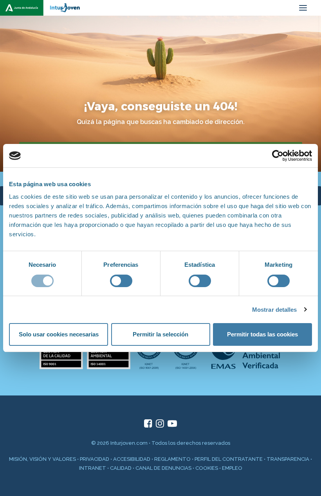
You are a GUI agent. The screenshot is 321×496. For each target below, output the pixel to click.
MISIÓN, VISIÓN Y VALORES (42, 459)
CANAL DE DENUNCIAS (163, 468)
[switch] (121, 281)
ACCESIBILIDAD (131, 459)
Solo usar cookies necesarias (59, 334)
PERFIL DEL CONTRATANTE (229, 459)
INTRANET (92, 468)
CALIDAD (121, 468)
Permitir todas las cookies (262, 334)
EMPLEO (232, 468)
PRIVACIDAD (94, 459)
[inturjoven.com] (43, 8)
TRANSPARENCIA (288, 459)
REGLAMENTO (172, 459)
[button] (303, 8)
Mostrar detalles (274, 309)
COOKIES (206, 468)
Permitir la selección (160, 334)
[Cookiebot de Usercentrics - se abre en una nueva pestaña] (277, 156)
